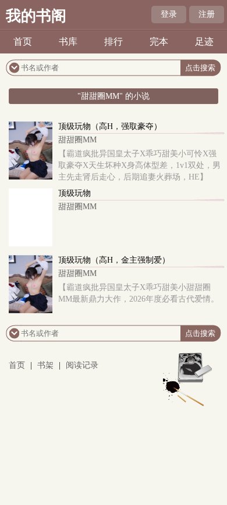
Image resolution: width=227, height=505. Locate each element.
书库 (68, 41)
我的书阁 (36, 16)
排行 (113, 41)
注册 (206, 14)
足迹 (204, 41)
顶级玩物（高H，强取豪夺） (110, 126)
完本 (159, 41)
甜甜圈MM (77, 139)
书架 (45, 365)
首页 (22, 41)
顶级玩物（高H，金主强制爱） (114, 260)
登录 (169, 14)
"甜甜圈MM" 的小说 (113, 96)
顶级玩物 (74, 193)
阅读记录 (82, 365)
